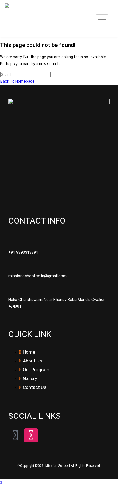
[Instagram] (31, 435)
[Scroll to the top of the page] (1, 482)
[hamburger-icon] (102, 18)
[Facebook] (15, 435)
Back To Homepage (17, 81)
